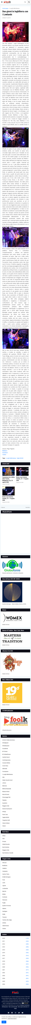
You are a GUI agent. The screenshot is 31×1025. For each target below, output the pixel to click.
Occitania (4, 897)
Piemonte (4, 900)
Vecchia (27, 507)
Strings (4, 811)
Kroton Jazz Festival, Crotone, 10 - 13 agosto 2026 (22, 478)
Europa (4, 841)
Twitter (4, 454)
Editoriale (4, 768)
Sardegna (4, 911)
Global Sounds (6, 844)
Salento (4, 908)
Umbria (4, 922)
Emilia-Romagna (6, 877)
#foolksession (5, 745)
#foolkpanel (5, 742)
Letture (4, 783)
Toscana (4, 917)
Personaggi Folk (6, 797)
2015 (15, 952)
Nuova (3, 507)
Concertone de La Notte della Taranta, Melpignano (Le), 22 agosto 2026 (8, 479)
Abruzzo (4, 862)
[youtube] (22, 1012)
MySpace (4, 450)
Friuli (3, 879)
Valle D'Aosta (5, 925)
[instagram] (15, 1012)
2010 (15, 938)
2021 (15, 969)
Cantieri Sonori (6, 757)
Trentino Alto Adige (7, 920)
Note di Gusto (5, 794)
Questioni (4, 803)
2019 (15, 964)
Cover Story (5, 765)
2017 (15, 958)
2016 (15, 955)
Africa (3, 835)
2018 (15, 961)
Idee (3, 777)
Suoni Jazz (5, 814)
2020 (15, 967)
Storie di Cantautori (7, 808)
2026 (15, 984)
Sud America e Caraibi (7, 853)
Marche (4, 891)
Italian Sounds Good (7, 780)
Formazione (5, 771)
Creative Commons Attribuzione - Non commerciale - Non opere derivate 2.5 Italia (15, 1006)
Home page (5, 8)
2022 (15, 972)
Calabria (4, 868)
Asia (3, 838)
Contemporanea (6, 760)
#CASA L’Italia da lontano (8, 740)
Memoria (4, 785)
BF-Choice (4, 751)
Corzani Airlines (6, 763)
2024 (15, 978)
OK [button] (4, 1022)
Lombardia (5, 888)
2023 (15, 975)
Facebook (5, 452)
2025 (15, 981)
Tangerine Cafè (6, 820)
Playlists (4, 800)
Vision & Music (6, 823)
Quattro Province (6, 905)
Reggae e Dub (5, 806)
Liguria (4, 885)
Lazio (3, 882)
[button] (2, 2)
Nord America (5, 847)
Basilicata (4, 865)
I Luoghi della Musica (14, 8)
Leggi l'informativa (12, 1018)
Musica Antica (5, 791)
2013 (15, 947)
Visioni (4, 826)
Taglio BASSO (20, 458)
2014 (15, 949)
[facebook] (8, 1012)
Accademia (5, 748)
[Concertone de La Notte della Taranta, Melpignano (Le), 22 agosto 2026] (8, 471)
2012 (15, 944)
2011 (15, 941)
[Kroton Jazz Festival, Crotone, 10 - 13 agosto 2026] (22, 471)
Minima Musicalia (6, 788)
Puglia (3, 902)
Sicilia (3, 914)
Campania (4, 871)
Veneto (4, 928)
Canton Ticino (5, 874)
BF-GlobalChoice (6, 754)
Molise (4, 894)
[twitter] (19, 1012)
